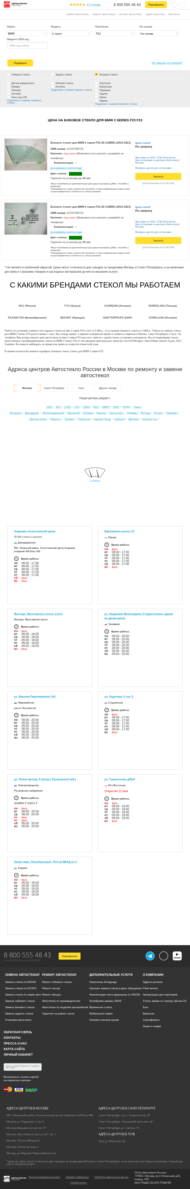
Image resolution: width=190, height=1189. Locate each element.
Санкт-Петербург (54, 387)
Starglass (163, 317)
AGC (27, 305)
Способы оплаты (78, 1182)
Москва (27, 387)
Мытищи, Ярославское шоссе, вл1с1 (38, 613)
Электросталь (150, 419)
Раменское (84, 419)
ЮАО (116, 407)
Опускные (105, 83)
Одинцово (171, 413)
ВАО (96, 407)
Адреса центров (155, 14)
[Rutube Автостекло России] (179, 959)
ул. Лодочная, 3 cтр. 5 (118, 696)
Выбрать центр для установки (153, 167)
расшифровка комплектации (66, 168)
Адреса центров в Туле (117, 1134)
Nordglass (163, 305)
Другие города (108, 387)
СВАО (86, 407)
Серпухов (119, 419)
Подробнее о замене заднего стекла (71, 89)
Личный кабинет (18, 1054)
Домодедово (32, 413)
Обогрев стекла (64, 83)
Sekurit (72, 317)
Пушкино (69, 419)
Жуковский (73, 413)
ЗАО (57, 407)
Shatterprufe (117, 317)
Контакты (173, 14)
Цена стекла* (143, 143)
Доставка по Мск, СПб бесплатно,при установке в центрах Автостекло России (157, 160)
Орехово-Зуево (38, 419)
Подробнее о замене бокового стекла (116, 104)
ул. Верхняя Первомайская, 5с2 (34, 696)
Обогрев (16, 90)
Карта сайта (14, 1049)
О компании (153, 974)
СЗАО (67, 407)
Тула (81, 387)
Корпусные (105, 86)
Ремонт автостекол (104, 14)
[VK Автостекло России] (163, 955)
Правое (103, 100)
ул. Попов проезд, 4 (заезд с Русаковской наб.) (45, 779)
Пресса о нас (15, 1043)
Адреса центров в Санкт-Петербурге (127, 1108)
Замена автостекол (78, 14)
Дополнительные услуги (111, 974)
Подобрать (20, 62)
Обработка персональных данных (111, 1176)
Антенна (16, 93)
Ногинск (158, 413)
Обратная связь (18, 1032)
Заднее (103, 93)
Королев (101, 413)
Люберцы (132, 413)
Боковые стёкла (108, 74)
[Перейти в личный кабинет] (182, 4)
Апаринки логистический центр (34, 531)
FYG (72, 305)
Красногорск (116, 413)
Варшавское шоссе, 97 (119, 531)
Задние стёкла (63, 74)
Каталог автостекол (130, 14)
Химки (137, 407)
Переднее (104, 90)
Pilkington (27, 317)
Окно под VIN (19, 97)
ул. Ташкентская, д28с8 (119, 779)
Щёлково (133, 419)
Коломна (88, 413)
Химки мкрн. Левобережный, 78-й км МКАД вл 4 (45, 861)
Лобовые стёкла (20, 74)
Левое (102, 97)
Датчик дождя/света (22, 83)
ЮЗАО (126, 407)
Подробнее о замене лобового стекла (24, 101)
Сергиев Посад (102, 419)
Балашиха (15, 413)
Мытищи (145, 413)
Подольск (55, 419)
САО (76, 407)
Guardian (117, 305)
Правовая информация (77, 1176)
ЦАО (49, 407)
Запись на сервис (17, 14)
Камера (15, 86)
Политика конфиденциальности (44, 1176)
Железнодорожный (53, 413)
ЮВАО (106, 407)
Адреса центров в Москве (27, 1108)
